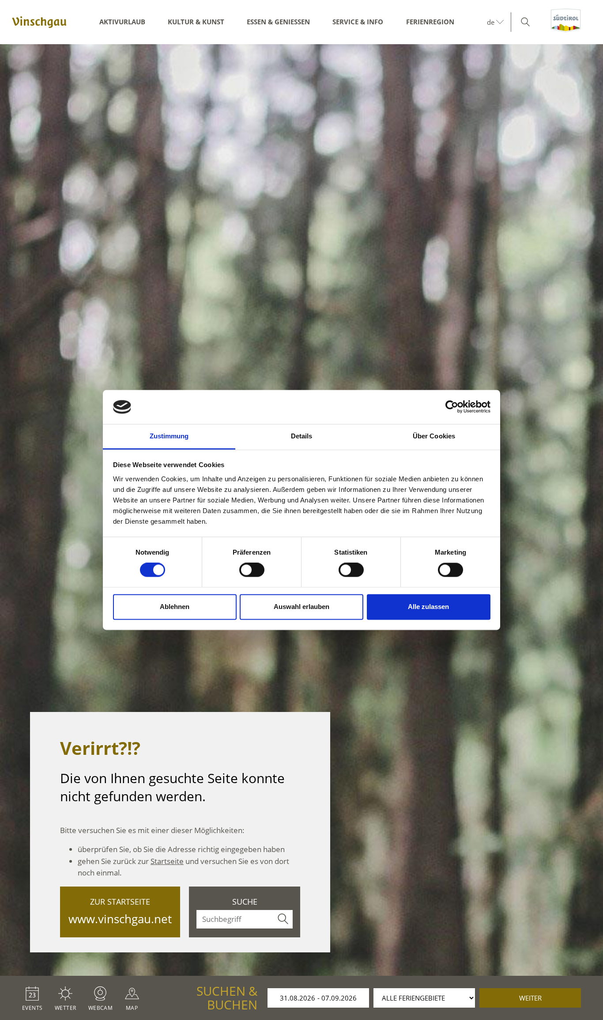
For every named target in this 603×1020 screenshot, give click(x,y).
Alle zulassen (428, 606)
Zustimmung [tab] (169, 436)
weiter (530, 997)
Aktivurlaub (122, 21)
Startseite (167, 861)
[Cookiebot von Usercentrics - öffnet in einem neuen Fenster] (451, 407)
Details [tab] (302, 436)
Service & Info (357, 21)
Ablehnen (174, 606)
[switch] (251, 570)
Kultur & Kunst (196, 21)
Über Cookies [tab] (434, 436)
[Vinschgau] (39, 22)
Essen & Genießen (278, 21)
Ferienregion (430, 21)
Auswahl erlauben (301, 606)
